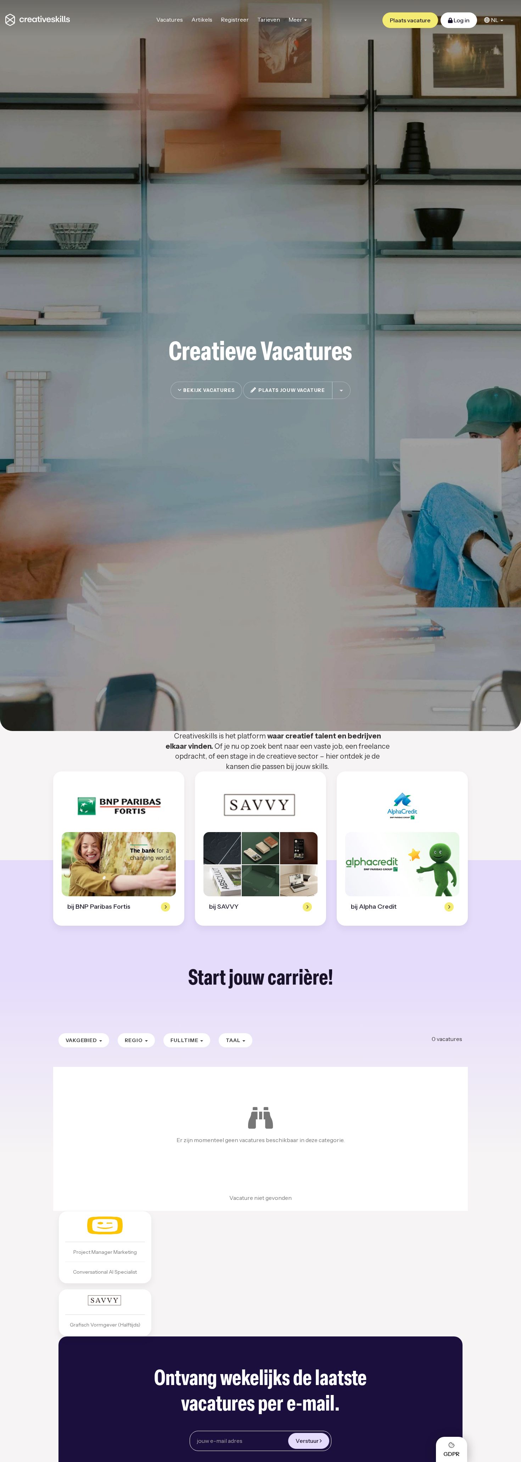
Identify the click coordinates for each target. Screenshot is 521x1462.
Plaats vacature (410, 20)
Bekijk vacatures (208, 390)
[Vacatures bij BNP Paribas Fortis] (118, 806)
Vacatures (169, 19)
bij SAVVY (224, 906)
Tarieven (268, 19)
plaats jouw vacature (290, 390)
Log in (461, 20)
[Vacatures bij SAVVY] (260, 806)
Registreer (235, 19)
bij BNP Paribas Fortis (98, 906)
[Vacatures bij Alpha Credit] (402, 806)
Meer (295, 19)
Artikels (201, 19)
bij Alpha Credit (374, 906)
